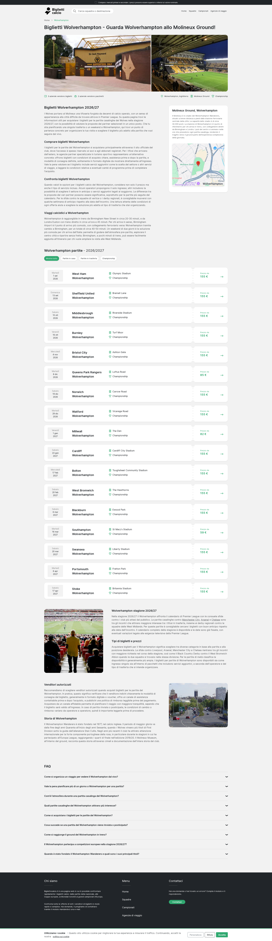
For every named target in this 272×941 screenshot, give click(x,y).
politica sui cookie (61, 936)
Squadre (192, 11)
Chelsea (216, 619)
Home (184, 11)
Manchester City (191, 619)
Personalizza (195, 935)
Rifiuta (210, 935)
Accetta (222, 935)
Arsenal (205, 619)
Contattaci (177, 902)
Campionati (203, 11)
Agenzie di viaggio (219, 11)
